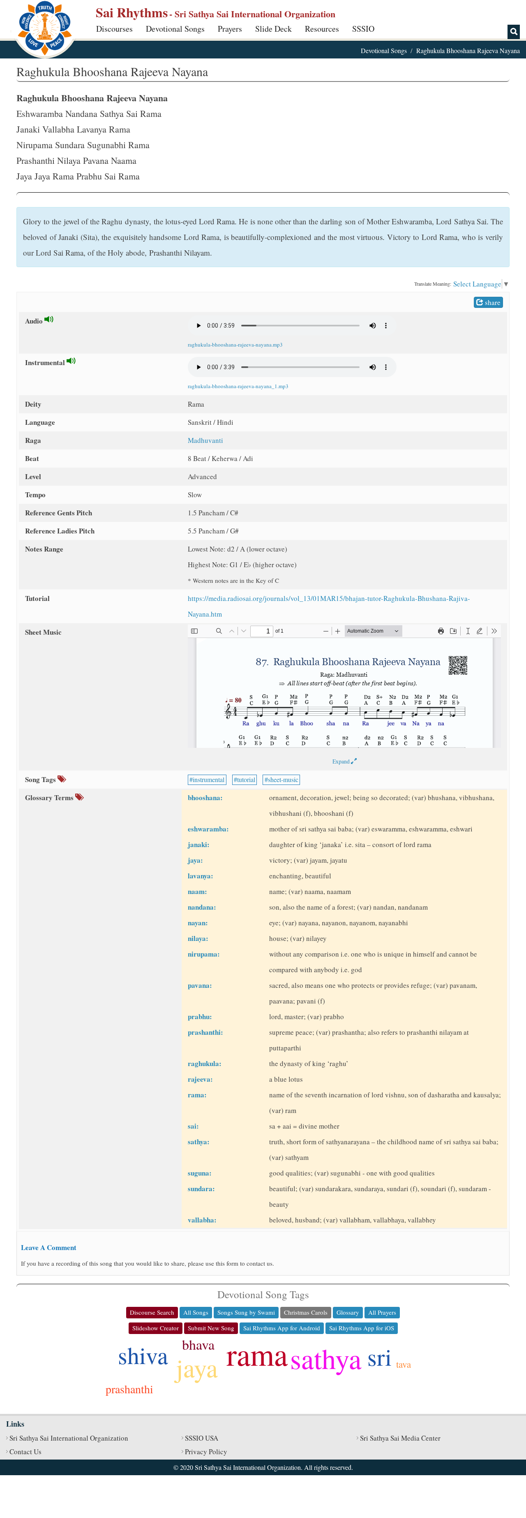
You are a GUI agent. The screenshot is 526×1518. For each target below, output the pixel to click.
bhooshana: (205, 797)
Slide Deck (273, 28)
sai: (193, 1126)
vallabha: (202, 1220)
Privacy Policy (206, 1451)
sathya (326, 1358)
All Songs (195, 1312)
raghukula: (204, 1063)
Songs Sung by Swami (246, 1312)
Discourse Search (152, 1312)
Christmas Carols (306, 1312)
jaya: (195, 860)
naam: (197, 891)
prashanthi (129, 1389)
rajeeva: (200, 1079)
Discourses (114, 28)
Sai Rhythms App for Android (281, 1328)
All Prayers (382, 1312)
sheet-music (283, 779)
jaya (197, 1367)
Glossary (348, 1312)
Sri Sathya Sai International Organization (68, 1438)
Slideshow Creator (155, 1328)
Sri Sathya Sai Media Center (400, 1438)
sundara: (201, 1188)
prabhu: (200, 1016)
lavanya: (200, 876)
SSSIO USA (201, 1438)
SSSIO (363, 28)
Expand (341, 761)
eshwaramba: (208, 829)
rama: (197, 1095)
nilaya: (198, 938)
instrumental (208, 779)
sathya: (199, 1141)
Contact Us (25, 1451)
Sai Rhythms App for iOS (361, 1328)
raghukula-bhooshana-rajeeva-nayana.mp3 (235, 344)
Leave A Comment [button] (48, 1247)
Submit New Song (211, 1328)
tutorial (246, 779)
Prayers (230, 28)
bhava (198, 1344)
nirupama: (204, 954)
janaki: (199, 844)
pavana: (200, 985)
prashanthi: (205, 1032)
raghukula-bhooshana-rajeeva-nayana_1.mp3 (238, 386)
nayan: (198, 922)
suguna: (200, 1173)
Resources (322, 28)
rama (257, 1353)
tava (403, 1364)
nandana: (202, 907)
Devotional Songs (175, 28)
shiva (143, 1355)
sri (379, 1356)
